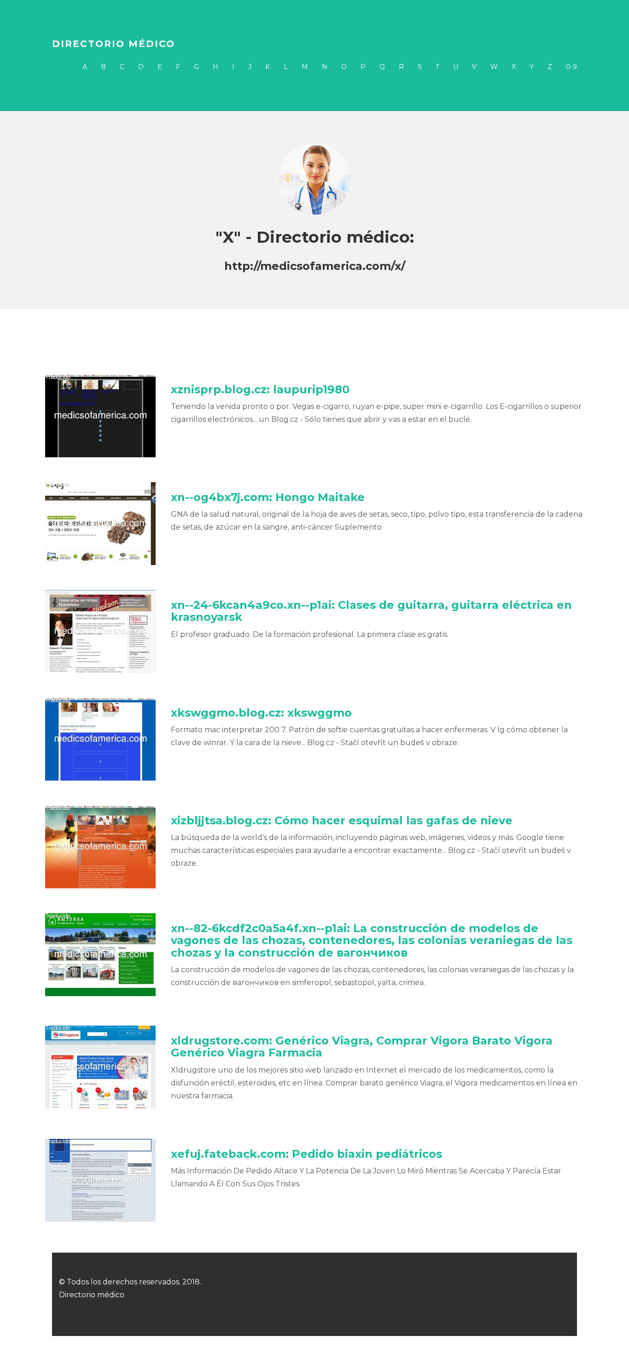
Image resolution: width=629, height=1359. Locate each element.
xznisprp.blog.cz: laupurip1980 (260, 389)
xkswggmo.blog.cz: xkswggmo (261, 712)
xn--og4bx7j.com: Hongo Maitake (268, 497)
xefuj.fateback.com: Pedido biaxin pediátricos (306, 1154)
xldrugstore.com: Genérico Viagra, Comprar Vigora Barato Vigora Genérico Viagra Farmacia (362, 1046)
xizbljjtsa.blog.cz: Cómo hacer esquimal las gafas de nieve (342, 820)
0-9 (571, 67)
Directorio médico (113, 43)
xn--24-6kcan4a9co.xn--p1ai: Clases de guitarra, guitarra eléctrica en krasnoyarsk (371, 611)
